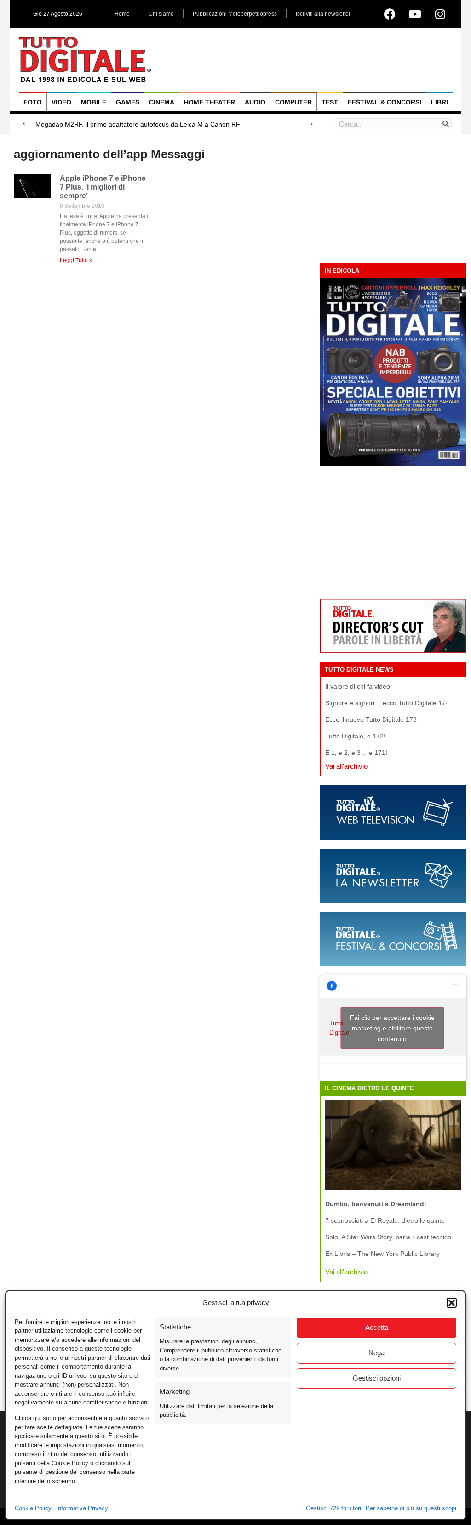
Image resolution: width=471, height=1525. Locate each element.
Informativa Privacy (82, 1508)
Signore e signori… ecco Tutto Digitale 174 (387, 703)
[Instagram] (440, 13)
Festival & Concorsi (384, 102)
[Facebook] (389, 13)
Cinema (161, 102)
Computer (293, 102)
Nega (376, 1353)
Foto (32, 102)
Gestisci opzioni (377, 1378)
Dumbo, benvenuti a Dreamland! (375, 1204)
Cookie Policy (33, 1508)
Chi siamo (161, 14)
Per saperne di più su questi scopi (411, 1508)
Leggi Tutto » (76, 260)
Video (61, 102)
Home (122, 14)
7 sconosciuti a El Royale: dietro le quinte (385, 1220)
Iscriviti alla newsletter (323, 14)
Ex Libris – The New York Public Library (382, 1253)
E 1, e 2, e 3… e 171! (356, 752)
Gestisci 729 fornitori (333, 1508)
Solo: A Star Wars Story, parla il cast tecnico (388, 1237)
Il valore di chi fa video (357, 686)
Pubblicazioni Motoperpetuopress (235, 14)
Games (127, 102)
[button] (451, 1302)
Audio (255, 102)
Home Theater (209, 102)
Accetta (376, 1327)
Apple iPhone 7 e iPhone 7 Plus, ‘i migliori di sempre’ (103, 187)
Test (330, 102)
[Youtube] (414, 13)
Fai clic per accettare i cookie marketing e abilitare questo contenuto (392, 1027)
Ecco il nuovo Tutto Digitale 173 (371, 719)
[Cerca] (445, 124)
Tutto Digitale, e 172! (355, 736)
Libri (439, 102)
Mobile (93, 102)
